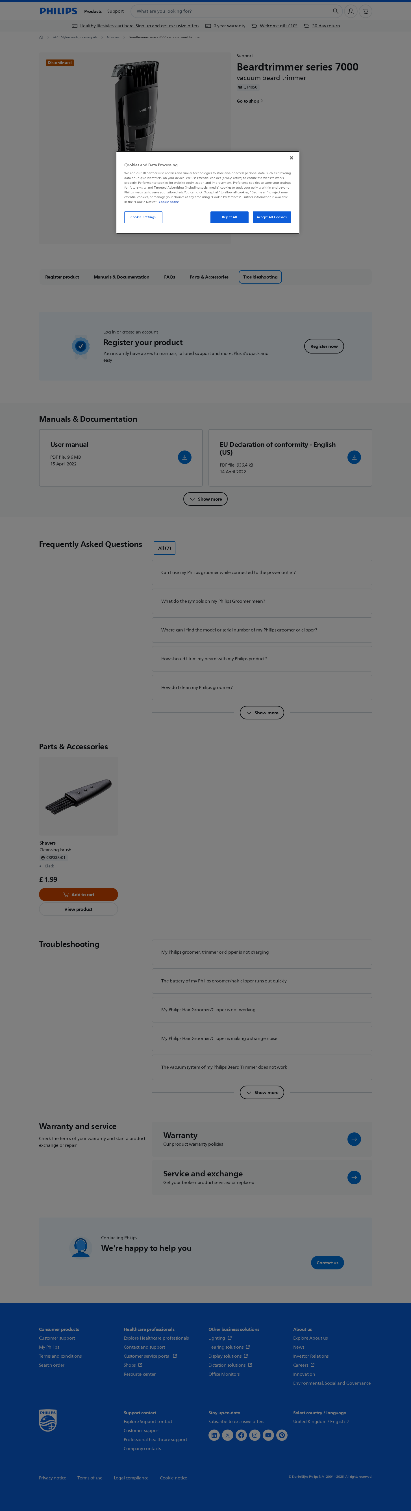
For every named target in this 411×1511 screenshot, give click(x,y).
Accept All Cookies (272, 217)
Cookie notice (169, 202)
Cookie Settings (143, 217)
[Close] (291, 158)
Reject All (229, 217)
